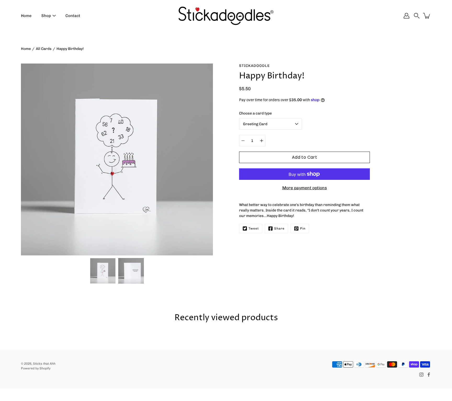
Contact (72, 15)
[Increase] (261, 140)
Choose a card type (255, 113)
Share (279, 228)
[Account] (406, 16)
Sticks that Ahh (44, 363)
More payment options (304, 187)
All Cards (44, 49)
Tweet (253, 228)
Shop (46, 15)
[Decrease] (243, 140)
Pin (303, 228)
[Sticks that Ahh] (226, 16)
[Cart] (427, 16)
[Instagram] (421, 375)
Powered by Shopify (35, 368)
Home (26, 15)
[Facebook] (428, 375)
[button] (417, 16)
